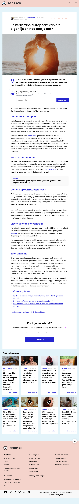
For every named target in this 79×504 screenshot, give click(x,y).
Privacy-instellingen (37, 476)
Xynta (60, 495)
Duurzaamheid (34, 458)
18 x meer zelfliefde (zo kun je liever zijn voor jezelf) (33, 301)
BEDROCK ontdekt (61, 461)
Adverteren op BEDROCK (12, 479)
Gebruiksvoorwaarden (12, 482)
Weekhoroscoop (60, 458)
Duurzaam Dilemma (62, 465)
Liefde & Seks (31, 17)
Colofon (7, 461)
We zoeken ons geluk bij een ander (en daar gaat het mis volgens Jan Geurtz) (37, 182)
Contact (7, 465)
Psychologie (33, 468)
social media (51, 169)
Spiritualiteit (33, 471)
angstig (14, 233)
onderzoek (32, 135)
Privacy (6, 486)
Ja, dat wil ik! (39, 340)
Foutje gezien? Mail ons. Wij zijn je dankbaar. (28, 312)
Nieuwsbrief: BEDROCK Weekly (12, 469)
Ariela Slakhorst (19, 17)
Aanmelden (62, 100)
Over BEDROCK (9, 458)
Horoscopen (33, 461)
